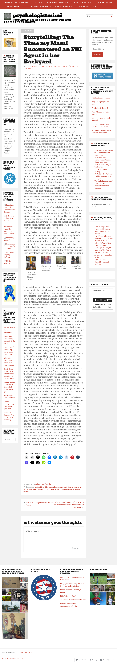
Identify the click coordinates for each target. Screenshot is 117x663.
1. (100, 304)
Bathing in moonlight (102, 248)
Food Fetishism (104, 3)
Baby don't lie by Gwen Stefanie (9, 218)
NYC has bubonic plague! (101, 98)
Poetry (97, 224)
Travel (26, 492)
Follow (97, 55)
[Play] (96, 300)
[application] (102, 300)
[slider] (109, 300)
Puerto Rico (55, 489)
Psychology (22, 653)
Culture (28, 31)
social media (46, 484)
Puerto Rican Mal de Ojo (103, 151)
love (30, 653)
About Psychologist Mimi (16, 3)
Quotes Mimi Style (87, 7)
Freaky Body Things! (100, 108)
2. (97, 307)
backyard (63, 487)
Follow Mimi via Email (101, 32)
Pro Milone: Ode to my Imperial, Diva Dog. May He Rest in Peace (103, 238)
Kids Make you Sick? (68, 596)
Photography (14, 7)
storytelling (65, 489)
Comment (75, 548)
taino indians (75, 489)
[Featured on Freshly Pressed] (10, 184)
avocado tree (54, 487)
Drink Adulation (82, 3)
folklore (47, 489)
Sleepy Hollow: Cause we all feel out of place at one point (9, 387)
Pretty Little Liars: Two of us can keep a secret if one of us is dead (9, 373)
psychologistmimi (37, 15)
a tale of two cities (41, 487)
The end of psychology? (103, 181)
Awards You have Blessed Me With (51, 3)
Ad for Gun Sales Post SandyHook (73, 600)
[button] (31, 268)
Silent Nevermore (101, 162)
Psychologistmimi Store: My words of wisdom (49, 7)
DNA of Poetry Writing (103, 174)
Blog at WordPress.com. (13, 658)
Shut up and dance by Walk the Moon (9, 246)
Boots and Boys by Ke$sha (9, 254)
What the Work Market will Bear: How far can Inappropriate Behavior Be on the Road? (69, 504)
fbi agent (40, 489)
